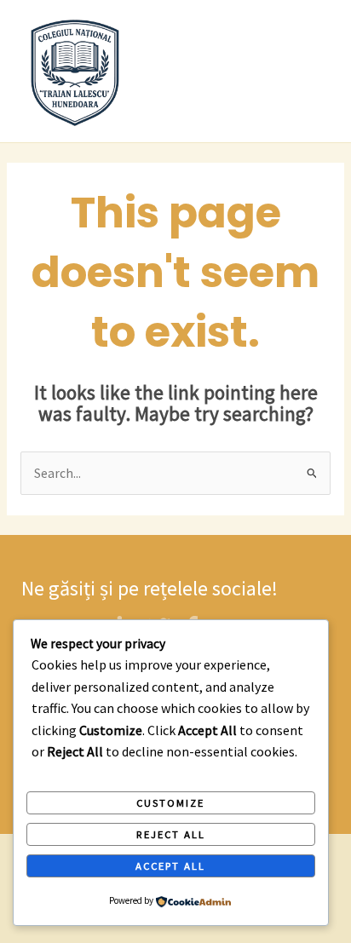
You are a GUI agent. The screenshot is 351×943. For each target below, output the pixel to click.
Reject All (170, 834)
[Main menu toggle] (316, 71)
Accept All (170, 865)
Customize (170, 802)
